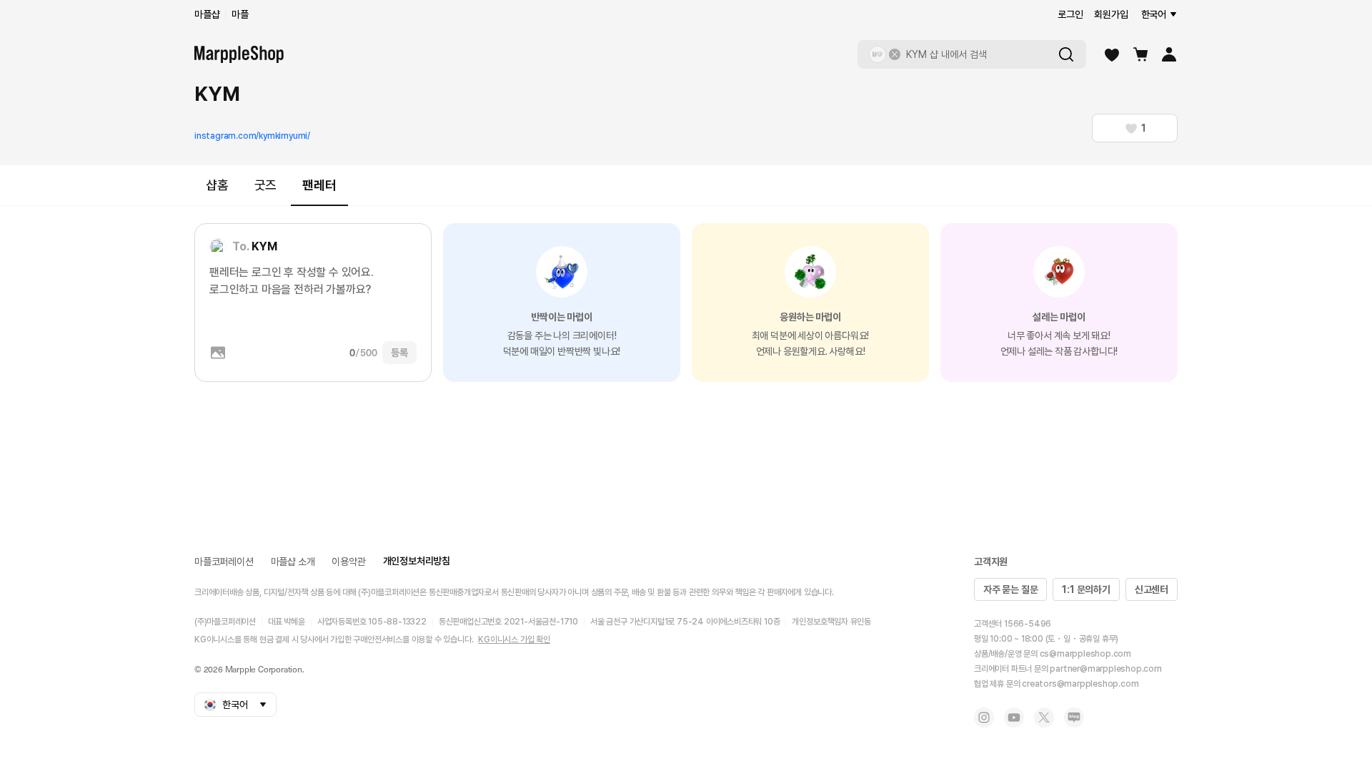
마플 (240, 14)
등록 (399, 352)
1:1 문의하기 (1086, 589)
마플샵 (206, 14)
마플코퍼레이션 (224, 561)
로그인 (1070, 14)
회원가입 (1111, 14)
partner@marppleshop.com (1105, 669)
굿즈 (265, 184)
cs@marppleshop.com (1085, 654)
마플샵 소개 (293, 561)
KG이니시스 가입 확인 (514, 640)
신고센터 (1151, 589)
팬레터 (319, 184)
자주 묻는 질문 (1010, 589)
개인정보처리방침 (416, 561)
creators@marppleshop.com (1080, 684)
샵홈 (217, 184)
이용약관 (348, 561)
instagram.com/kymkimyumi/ (252, 136)
